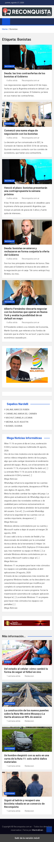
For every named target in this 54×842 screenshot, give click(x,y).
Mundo (8, 662)
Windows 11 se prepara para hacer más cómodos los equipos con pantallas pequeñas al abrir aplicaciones (27, 569)
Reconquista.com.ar (30, 80)
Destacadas (10, 704)
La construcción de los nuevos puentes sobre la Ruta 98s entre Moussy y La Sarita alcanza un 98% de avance (26, 713)
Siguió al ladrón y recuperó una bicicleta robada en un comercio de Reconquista (24, 803)
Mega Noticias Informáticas (24, 438)
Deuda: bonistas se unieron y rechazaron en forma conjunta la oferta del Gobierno (26, 251)
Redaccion (29, 676)
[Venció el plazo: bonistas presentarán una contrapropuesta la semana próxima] (27, 171)
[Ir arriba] (49, 829)
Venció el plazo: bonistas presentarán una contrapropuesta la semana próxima (25, 191)
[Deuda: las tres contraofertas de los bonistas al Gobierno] (27, 57)
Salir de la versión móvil (27, 838)
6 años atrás (12, 80)
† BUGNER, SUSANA (13, 426)
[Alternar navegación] (13, 21)
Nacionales (9, 66)
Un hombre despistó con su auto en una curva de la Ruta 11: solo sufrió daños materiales (26, 758)
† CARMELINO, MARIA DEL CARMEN (20, 413)
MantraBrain (37, 830)
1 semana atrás (13, 676)
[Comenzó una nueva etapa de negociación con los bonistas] (27, 114)
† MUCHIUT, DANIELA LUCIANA (18, 417)
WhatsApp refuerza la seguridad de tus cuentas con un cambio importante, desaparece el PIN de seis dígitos (26, 486)
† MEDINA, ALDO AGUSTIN (16, 422)
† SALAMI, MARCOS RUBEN (16, 409)
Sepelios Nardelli (17, 404)
